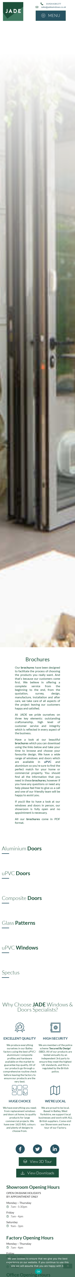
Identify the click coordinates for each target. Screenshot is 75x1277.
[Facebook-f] (20, 1149)
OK (38, 1271)
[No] (67, 1266)
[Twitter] (37, 1149)
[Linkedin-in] (54, 1149)
